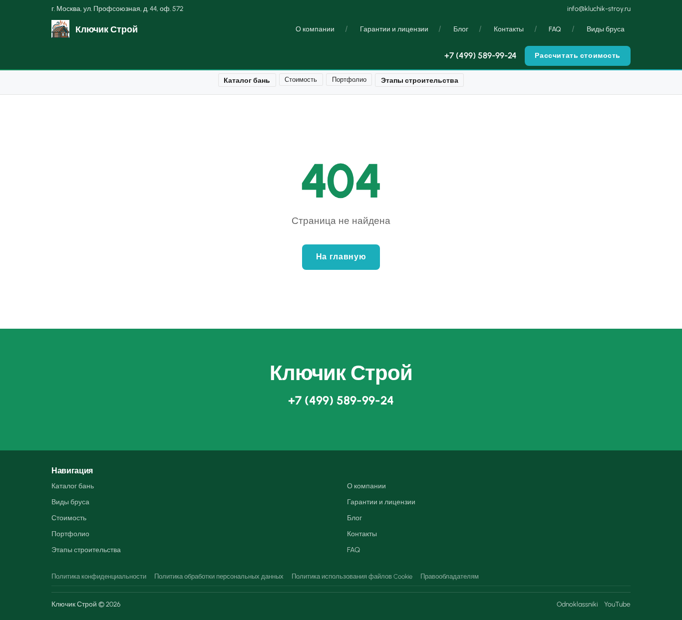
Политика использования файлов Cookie (352, 576)
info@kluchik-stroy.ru (599, 8)
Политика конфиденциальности (98, 576)
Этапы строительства (419, 80)
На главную (341, 256)
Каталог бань (247, 80)
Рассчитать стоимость (578, 55)
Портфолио (349, 79)
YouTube (617, 604)
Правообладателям (449, 576)
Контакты (509, 29)
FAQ (555, 29)
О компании (315, 29)
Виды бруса (606, 29)
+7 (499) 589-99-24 (480, 56)
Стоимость (301, 79)
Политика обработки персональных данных (219, 576)
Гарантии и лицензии (394, 29)
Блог (460, 29)
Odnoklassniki (577, 604)
